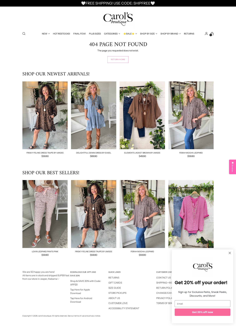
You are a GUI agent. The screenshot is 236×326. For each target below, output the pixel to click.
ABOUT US (114, 298)
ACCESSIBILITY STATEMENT (123, 308)
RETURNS (113, 277)
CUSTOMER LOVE (118, 303)
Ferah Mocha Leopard (191, 153)
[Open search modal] (24, 33)
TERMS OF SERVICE (167, 303)
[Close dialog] (229, 253)
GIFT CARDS (115, 282)
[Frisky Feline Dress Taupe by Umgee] (45, 115)
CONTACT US (163, 277)
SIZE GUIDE (114, 288)
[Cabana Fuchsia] (191, 214)
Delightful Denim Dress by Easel (93, 153)
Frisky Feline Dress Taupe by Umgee (45, 153)
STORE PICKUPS (117, 293)
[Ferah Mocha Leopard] (191, 115)
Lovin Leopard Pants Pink (45, 251)
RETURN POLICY (165, 288)
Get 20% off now (202, 312)
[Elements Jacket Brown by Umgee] (142, 115)
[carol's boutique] (118, 18)
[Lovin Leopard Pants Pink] (45, 214)
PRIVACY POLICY (165, 298)
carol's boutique (44, 316)
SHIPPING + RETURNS (168, 282)
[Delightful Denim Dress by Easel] (93, 115)
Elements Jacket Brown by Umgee (142, 153)
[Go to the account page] (206, 33)
